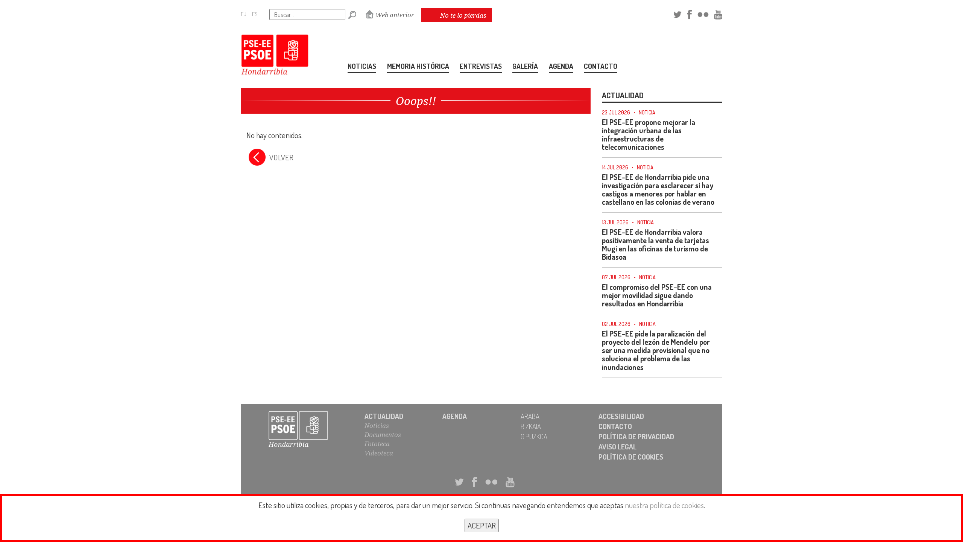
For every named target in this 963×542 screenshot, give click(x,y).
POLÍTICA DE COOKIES (630, 456)
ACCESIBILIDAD (621, 416)
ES (255, 14)
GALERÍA (525, 66)
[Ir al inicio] (306, 430)
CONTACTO (600, 66)
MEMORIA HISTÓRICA (418, 66)
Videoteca (379, 453)
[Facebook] (689, 13)
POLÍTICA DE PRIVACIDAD (636, 436)
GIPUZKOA (534, 436)
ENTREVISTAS (481, 66)
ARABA (530, 416)
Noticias (377, 425)
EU (243, 14)
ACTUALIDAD (384, 416)
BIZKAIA (531, 426)
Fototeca (377, 443)
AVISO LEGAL (617, 446)
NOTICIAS (362, 66)
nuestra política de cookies (664, 505)
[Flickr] (703, 13)
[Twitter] (677, 13)
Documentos (383, 434)
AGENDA (561, 66)
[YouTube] (718, 13)
